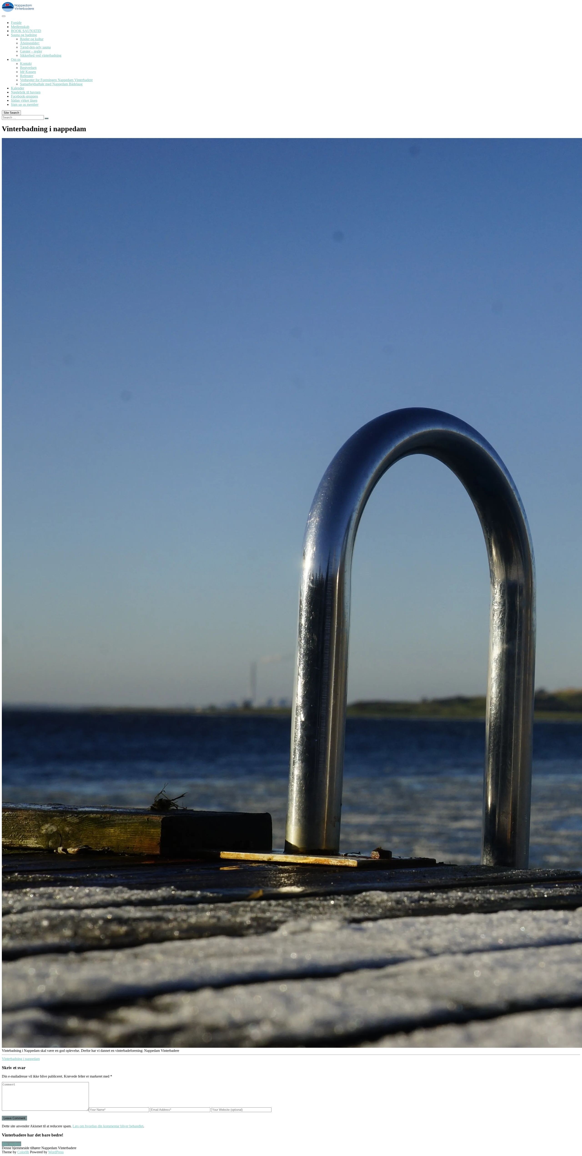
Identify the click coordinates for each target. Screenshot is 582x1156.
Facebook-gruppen (24, 96)
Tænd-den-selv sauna (35, 47)
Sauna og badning (24, 35)
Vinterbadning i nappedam (21, 1059)
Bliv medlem (11, 1144)
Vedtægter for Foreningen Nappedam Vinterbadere (56, 80)
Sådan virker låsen (24, 100)
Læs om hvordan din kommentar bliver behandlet (108, 1126)
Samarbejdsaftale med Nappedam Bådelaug (51, 84)
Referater (26, 76)
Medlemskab (20, 27)
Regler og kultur (31, 39)
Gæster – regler (31, 51)
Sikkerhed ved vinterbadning (40, 55)
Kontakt (26, 63)
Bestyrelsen (28, 68)
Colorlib (23, 1152)
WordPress (56, 1152)
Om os (15, 59)
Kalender (17, 88)
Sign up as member (24, 104)
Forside (16, 23)
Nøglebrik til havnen (25, 92)
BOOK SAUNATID (26, 31)
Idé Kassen (28, 72)
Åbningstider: (30, 43)
